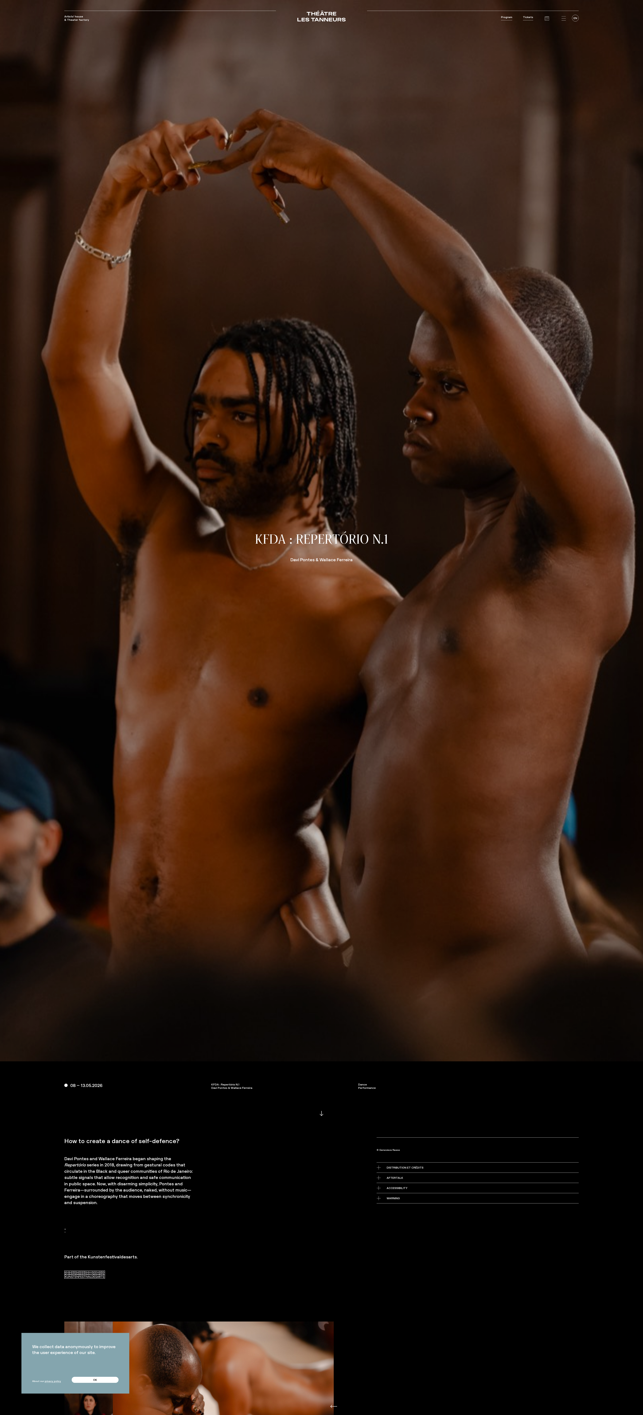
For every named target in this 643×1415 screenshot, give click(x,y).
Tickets (528, 17)
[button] (564, 18)
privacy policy (53, 1381)
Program (506, 17)
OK (95, 1379)
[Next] (330, 1411)
